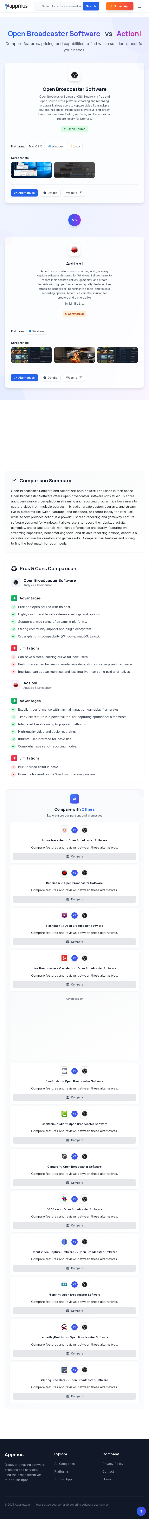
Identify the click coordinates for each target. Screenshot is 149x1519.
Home (106, 1479)
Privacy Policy (112, 1464)
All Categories (64, 1464)
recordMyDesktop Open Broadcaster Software (74, 1337)
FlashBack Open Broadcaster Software (74, 925)
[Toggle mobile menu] (140, 6)
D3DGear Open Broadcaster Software (74, 1209)
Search (91, 6)
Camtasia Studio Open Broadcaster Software (74, 1124)
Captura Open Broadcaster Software (74, 1166)
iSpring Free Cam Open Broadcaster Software (74, 1380)
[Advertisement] (74, 429)
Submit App (121, 6)
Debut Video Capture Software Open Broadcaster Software (74, 1252)
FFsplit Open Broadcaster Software (74, 1294)
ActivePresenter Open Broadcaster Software (74, 840)
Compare (77, 856)
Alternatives (26, 192)
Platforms (61, 1471)
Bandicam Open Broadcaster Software (74, 883)
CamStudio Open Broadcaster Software (74, 1081)
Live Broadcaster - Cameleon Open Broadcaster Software (74, 968)
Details (52, 192)
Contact (108, 1471)
